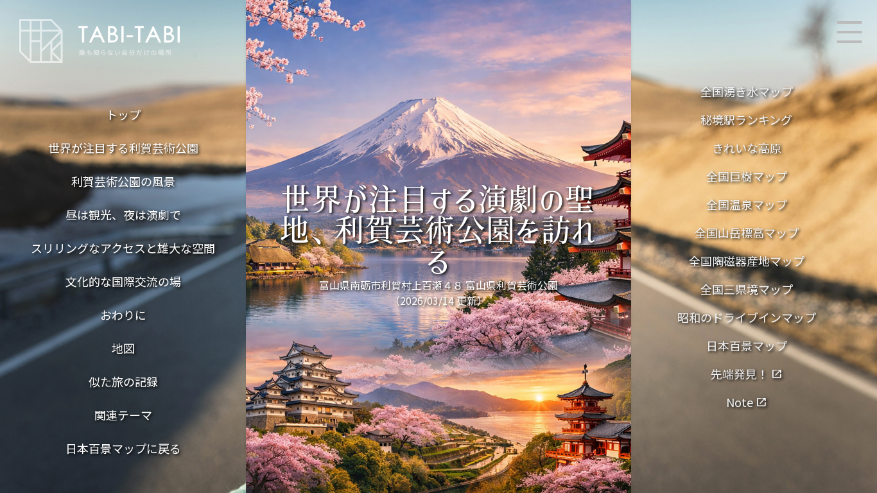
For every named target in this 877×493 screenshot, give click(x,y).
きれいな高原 (746, 147)
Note (746, 402)
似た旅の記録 (123, 381)
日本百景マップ (746, 345)
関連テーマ (123, 414)
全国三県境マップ (746, 289)
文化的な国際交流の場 (123, 281)
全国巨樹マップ (746, 176)
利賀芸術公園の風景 (123, 181)
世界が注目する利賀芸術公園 (123, 147)
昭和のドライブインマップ (746, 317)
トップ (123, 114)
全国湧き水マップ (746, 91)
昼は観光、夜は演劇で (123, 214)
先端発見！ (747, 373)
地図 (123, 348)
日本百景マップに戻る (123, 448)
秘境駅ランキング (746, 119)
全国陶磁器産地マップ (746, 260)
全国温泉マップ (746, 204)
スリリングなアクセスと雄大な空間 (123, 247)
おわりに (123, 314)
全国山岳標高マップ (747, 232)
